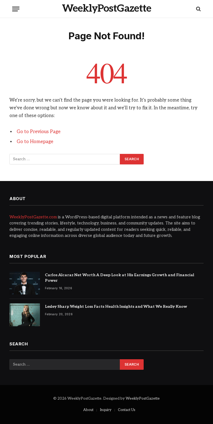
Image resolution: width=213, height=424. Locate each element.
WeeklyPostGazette (143, 398)
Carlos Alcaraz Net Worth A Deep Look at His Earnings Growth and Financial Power (119, 278)
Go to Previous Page (38, 132)
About (88, 410)
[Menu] (15, 9)
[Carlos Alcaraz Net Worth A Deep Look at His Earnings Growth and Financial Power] (24, 283)
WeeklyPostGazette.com (33, 216)
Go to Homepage (35, 141)
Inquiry (105, 410)
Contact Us (126, 410)
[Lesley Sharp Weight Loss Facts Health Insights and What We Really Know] (24, 314)
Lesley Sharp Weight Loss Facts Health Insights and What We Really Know (116, 306)
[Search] (198, 9)
